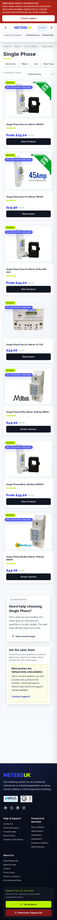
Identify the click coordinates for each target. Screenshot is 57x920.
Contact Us (8, 824)
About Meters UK (10, 860)
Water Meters (37, 831)
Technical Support (11, 827)
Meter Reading (37, 846)
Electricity (11, 64)
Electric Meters (31, 46)
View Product (28, 141)
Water (25, 64)
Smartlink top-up (33, 35)
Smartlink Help (9, 831)
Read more (28, 214)
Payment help (47, 35)
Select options (28, 429)
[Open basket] (51, 27)
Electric (18, 46)
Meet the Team (9, 864)
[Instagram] (24, 808)
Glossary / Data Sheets (13, 839)
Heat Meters (36, 839)
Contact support (28, 18)
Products (7, 46)
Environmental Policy (12, 880)
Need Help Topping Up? (30, 913)
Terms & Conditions (11, 876)
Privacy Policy (9, 872)
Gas (36, 64)
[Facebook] (5, 808)
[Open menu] (5, 27)
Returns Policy (9, 835)
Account (42, 28)
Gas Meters (36, 835)
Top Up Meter (30, 904)
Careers (6, 868)
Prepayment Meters (39, 843)
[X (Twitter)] (11, 808)
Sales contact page (25, 636)
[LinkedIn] (17, 808)
